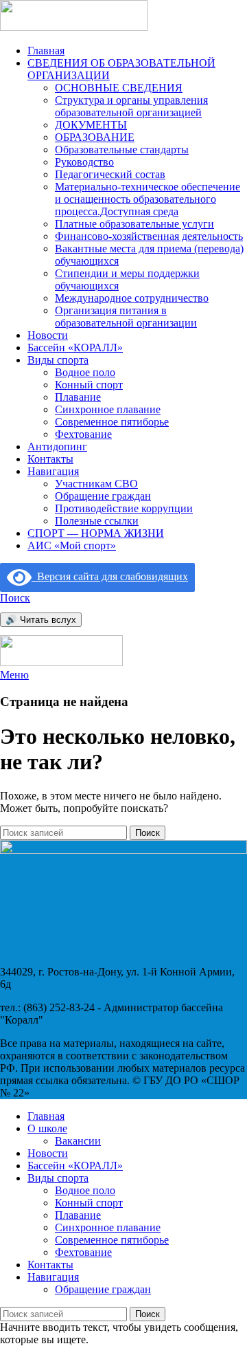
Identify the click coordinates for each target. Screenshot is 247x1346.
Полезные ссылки (97, 521)
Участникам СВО (96, 483)
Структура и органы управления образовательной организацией (131, 106)
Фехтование (83, 434)
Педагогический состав (110, 174)
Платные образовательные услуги (134, 224)
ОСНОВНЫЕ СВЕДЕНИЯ (119, 87)
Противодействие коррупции (124, 508)
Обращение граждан (103, 496)
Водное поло (85, 372)
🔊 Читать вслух (40, 620)
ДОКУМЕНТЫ (91, 125)
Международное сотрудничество (132, 298)
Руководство (84, 162)
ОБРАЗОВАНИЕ (94, 137)
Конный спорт (89, 384)
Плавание (78, 397)
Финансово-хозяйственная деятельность (149, 236)
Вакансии (78, 1141)
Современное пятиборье (112, 422)
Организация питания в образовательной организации (126, 317)
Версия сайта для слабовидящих (110, 576)
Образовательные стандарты (122, 149)
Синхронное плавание (108, 409)
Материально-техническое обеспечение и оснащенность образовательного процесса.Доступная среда (147, 199)
